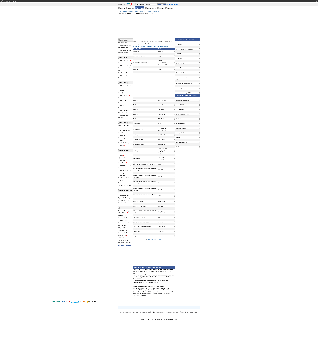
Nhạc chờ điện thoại (126, 190)
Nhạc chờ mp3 (124, 150)
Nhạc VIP (120, 117)
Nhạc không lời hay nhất (124, 50)
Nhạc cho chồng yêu (123, 110)
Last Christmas (180, 63)
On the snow (136, 123)
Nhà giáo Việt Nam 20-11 (125, 242)
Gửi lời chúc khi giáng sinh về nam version (144, 164)
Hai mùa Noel (136, 158)
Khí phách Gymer (180, 123)
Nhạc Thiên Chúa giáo (124, 143)
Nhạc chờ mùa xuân (123, 223)
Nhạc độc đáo (122, 93)
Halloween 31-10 (122, 237)
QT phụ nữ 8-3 (122, 228)
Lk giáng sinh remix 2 (139, 139)
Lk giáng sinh (136, 135)
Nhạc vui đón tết (122, 218)
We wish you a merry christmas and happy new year (144, 189)
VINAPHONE (140, 8)
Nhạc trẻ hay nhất (123, 47)
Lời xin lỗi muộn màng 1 (182, 114)
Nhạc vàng (121, 182)
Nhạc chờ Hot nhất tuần (124, 65)
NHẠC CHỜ (122, 4)
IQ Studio (160, 222)
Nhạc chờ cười (122, 100)
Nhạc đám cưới (122, 220)
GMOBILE (170, 8)
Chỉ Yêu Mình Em (180, 104)
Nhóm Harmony (162, 100)
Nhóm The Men (162, 105)
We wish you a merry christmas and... (184, 78)
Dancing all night (180, 133)
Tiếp (160, 239)
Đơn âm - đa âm (122, 203)
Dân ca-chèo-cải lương (124, 185)
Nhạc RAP (121, 90)
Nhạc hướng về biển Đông (125, 177)
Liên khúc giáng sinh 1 (139, 56)
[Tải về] (174, 51)
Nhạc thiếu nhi (122, 163)
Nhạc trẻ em (121, 133)
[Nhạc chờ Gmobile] (89, 302)
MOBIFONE (131, 8)
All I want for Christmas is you (141, 62)
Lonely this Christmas (139, 217)
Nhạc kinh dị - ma (123, 115)
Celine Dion (161, 231)
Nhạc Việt (120, 180)
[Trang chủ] (2, 1)
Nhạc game (121, 140)
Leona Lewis (161, 226)
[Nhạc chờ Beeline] (95, 301)
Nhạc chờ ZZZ (123, 11)
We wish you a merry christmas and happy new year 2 (144, 169)
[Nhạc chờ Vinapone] (76, 302)
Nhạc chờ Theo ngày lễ (125, 210)
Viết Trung (160, 169)
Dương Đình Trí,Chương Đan (162, 158)
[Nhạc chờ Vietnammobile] (84, 301)
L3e (159, 236)
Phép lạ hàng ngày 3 (181, 142)
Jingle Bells (179, 44)
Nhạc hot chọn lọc (123, 72)
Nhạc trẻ (120, 155)
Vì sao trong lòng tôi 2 (181, 128)
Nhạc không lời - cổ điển (124, 170)
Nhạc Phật (121, 145)
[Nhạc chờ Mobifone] (65, 301)
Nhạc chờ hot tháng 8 (124, 77)
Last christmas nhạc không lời (141, 222)
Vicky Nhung (161, 211)
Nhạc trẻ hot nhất (122, 75)
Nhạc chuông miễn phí (10, 1)
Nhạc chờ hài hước (123, 95)
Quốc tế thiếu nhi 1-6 (123, 232)
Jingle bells (179, 67)
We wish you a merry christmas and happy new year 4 (144, 196)
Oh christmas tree (138, 129)
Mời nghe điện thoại (123, 200)
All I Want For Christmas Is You (184, 83)
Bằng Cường (161, 139)
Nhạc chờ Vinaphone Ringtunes (136, 11)
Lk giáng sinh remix (138, 144)
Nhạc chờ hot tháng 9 (124, 60)
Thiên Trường (161, 114)
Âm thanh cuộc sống (123, 125)
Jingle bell (135, 69)
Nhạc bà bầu (121, 135)
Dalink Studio (161, 164)
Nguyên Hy (161, 56)
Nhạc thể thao (122, 128)
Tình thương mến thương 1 (183, 100)
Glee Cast (160, 206)
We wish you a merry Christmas (184, 49)
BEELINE (161, 8)
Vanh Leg (160, 51)
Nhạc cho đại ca (122, 112)
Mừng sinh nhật (122, 213)
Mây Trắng (161, 109)
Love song (121, 173)
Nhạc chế (120, 103)
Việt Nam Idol (121, 158)
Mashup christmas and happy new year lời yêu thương (144, 211)
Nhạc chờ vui (121, 98)
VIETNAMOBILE (151, 8)
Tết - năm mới (122, 215)
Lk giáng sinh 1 (137, 151)
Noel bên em (136, 51)
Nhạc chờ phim (122, 153)
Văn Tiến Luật (161, 135)
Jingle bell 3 (136, 109)
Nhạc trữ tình (121, 160)
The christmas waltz (138, 201)
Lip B (159, 69)
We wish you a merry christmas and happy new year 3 (144, 176)
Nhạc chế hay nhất (123, 52)
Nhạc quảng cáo (122, 138)
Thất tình (178, 137)
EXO (159, 123)
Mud (159, 217)
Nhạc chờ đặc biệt (125, 123)
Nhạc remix (121, 105)
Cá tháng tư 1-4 (122, 230)
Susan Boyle (161, 201)
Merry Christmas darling (139, 206)
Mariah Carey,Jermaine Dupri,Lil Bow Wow (163, 63)
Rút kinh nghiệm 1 (180, 109)
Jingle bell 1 (136, 100)
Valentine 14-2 (122, 225)
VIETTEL (122, 8)
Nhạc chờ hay (124, 40)
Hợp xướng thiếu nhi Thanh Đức (162, 129)
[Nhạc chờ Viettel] (56, 301)
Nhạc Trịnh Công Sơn (124, 130)
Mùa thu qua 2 (179, 146)
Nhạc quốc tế (121, 175)
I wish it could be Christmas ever (142, 226)
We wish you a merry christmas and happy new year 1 (144, 183)
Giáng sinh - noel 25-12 (153, 11)
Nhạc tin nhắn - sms (123, 195)
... (157, 239)
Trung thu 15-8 (122, 235)
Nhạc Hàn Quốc (122, 42)
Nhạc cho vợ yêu (123, 107)
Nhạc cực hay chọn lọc (124, 45)
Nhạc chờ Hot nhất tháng (125, 63)
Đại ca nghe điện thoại (124, 198)
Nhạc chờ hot (124, 57)
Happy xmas (136, 231)
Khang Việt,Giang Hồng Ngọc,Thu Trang (162, 151)
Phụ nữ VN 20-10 (123, 240)
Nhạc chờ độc (124, 83)
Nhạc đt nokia (122, 193)
